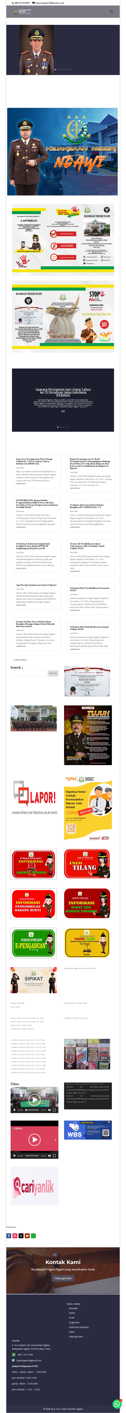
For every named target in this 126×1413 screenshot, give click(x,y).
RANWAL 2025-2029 (17, 1003)
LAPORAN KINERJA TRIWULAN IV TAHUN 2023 (28, 1051)
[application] (34, 1100)
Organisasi (74, 1322)
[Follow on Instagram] (14, 1235)
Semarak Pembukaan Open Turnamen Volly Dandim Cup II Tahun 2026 (87, 546)
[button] (34, 1100)
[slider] (32, 1110)
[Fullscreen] (54, 1110)
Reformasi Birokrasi (79, 1327)
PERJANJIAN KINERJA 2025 (21, 1025)
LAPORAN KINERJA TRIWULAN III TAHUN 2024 (28, 1062)
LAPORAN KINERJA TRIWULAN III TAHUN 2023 (28, 1047)
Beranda (73, 1308)
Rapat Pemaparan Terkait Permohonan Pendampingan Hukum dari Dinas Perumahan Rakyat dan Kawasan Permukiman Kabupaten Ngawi (90, 463)
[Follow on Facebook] (8, 1235)
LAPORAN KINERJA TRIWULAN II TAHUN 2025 (28, 1072)
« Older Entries (20, 659)
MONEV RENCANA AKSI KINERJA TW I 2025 (27, 1018)
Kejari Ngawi (46, 399)
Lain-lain (71, 399)
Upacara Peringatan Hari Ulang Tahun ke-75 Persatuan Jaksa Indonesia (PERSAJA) (63, 392)
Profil (71, 1317)
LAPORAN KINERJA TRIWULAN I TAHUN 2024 (28, 1054)
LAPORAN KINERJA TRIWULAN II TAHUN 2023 (28, 1044)
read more (21, 483)
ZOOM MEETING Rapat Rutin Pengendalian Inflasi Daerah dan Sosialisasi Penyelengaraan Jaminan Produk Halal (37, 504)
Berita (72, 1312)
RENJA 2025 (15, 1007)
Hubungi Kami (63, 1278)
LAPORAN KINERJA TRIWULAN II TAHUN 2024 (28, 1058)
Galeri (72, 1331)
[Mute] (49, 1110)
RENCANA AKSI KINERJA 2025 (75, 1003)
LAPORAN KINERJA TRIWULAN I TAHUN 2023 (28, 1040)
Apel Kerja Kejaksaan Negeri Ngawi (36, 584)
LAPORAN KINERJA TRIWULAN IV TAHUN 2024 (28, 1065)
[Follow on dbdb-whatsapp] (33, 1235)
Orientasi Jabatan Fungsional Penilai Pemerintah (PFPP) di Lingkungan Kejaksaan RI (33, 546)
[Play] (14, 1110)
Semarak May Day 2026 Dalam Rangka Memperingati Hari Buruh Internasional (35, 624)
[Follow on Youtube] (27, 1235)
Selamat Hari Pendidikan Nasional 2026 (89, 589)
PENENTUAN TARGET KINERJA (22, 1029)
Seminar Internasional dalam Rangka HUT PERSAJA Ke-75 (86, 506)
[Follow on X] (21, 1235)
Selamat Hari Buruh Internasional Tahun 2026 (89, 628)
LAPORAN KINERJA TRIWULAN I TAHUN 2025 (28, 1069)
